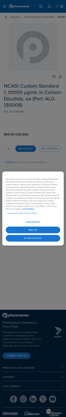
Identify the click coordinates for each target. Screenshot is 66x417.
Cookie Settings (33, 222)
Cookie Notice (28, 209)
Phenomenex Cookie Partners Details (22, 213)
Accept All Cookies (33, 238)
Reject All (33, 229)
